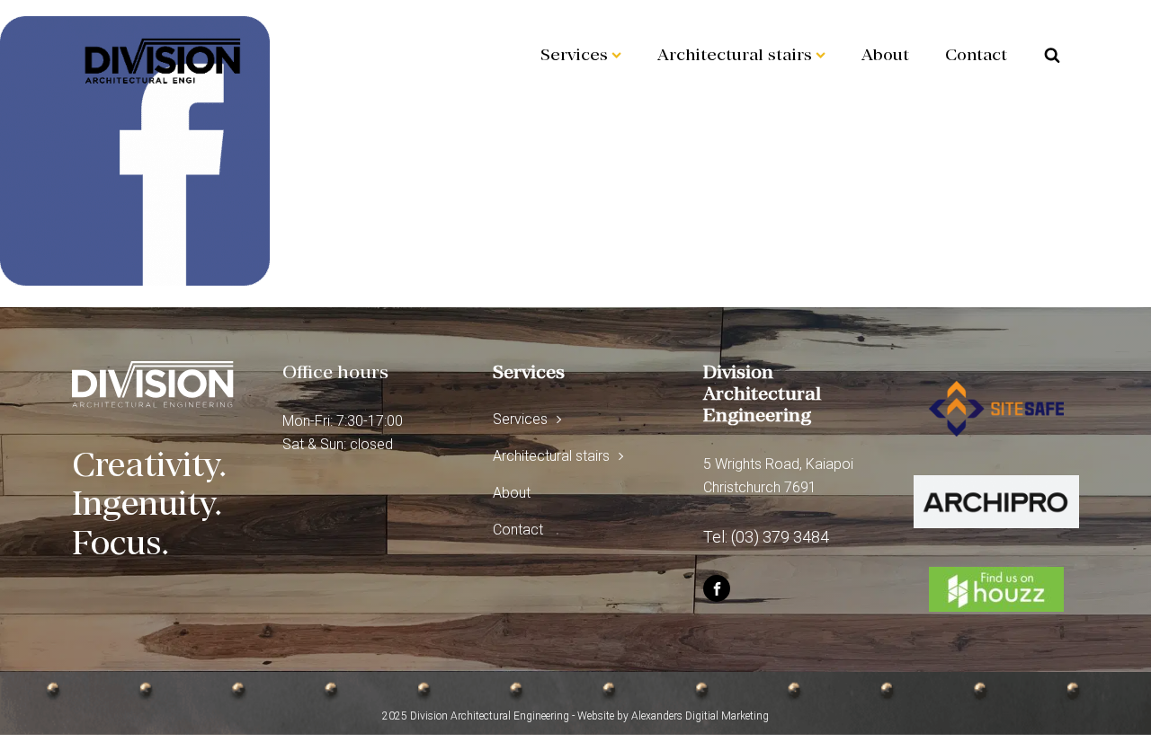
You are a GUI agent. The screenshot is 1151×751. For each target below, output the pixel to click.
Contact (976, 54)
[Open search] (1052, 55)
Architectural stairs (734, 54)
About (885, 54)
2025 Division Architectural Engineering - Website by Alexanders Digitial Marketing (575, 716)
